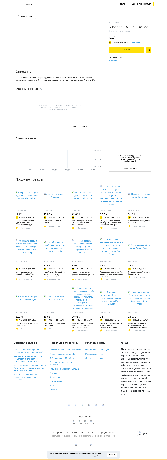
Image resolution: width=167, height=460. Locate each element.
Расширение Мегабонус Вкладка (64, 369)
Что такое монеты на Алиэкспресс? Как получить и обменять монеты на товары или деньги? (30, 367)
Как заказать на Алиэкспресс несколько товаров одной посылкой (27, 377)
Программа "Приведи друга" (98, 350)
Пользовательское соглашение (67, 436)
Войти (122, 4)
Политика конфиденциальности (99, 436)
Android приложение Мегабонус (64, 354)
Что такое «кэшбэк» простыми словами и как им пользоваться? (28, 351)
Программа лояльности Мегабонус (65, 350)
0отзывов (113, 60)
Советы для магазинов (95, 358)
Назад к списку (27, 16)
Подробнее (135, 42)
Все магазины (56, 381)
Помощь (53, 373)
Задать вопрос (56, 377)
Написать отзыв (80, 127)
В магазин (126, 49)
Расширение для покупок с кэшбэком (62, 363)
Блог (52, 386)
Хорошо (112, 455)
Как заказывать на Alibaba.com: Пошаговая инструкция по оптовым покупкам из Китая (28, 358)
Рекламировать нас (94, 354)
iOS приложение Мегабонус (62, 358)
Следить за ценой (130, 169)
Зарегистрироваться (141, 4)
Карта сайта (55, 390)
